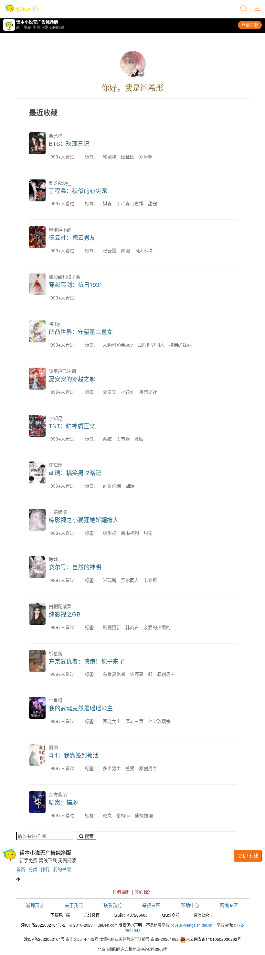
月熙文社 (148, 392)
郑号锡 (146, 156)
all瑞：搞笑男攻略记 (75, 472)
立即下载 (249, 25)
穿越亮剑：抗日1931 (75, 284)
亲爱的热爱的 (157, 627)
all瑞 (129, 486)
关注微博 (92, 915)
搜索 (88, 836)
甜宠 (152, 203)
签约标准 (143, 892)
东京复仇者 (114, 674)
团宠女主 (112, 721)
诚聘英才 (35, 905)
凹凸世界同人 (150, 344)
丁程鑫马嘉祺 (129, 203)
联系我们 (112, 905)
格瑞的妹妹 (180, 344)
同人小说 (143, 250)
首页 (20, 869)
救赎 (138, 438)
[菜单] (258, 9)
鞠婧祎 (109, 156)
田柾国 (127, 156)
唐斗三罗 (134, 721)
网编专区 (229, 905)
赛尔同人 (130, 580)
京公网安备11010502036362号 (213, 939)
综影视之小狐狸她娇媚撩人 (84, 519)
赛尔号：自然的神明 (75, 567)
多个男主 (112, 768)
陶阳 (125, 250)
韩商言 (132, 627)
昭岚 (107, 815)
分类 (32, 869)
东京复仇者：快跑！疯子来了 (86, 661)
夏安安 (109, 392)
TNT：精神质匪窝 (72, 426)
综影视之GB (64, 614)
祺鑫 (107, 203)
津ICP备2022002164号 (44, 939)
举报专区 (151, 905)
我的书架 (62, 869)
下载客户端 (60, 915)
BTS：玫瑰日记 (69, 143)
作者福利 (121, 892)
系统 (107, 438)
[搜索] (244, 9)
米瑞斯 (109, 580)
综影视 (109, 533)
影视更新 (112, 627)
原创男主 (166, 674)
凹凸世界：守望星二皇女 (81, 331)
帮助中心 (190, 905)
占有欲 (123, 438)
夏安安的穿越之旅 (72, 378)
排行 (45, 869)
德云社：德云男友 (72, 237)
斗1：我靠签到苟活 (74, 755)
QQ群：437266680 (131, 915)
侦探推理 (144, 815)
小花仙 (127, 392)
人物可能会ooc (118, 344)
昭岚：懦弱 (63, 802)
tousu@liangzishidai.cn (191, 925)
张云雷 (109, 250)
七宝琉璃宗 (159, 721)
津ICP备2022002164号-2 (43, 925)
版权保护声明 (130, 925)
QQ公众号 (170, 915)
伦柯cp (123, 815)
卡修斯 (150, 580)
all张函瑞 (112, 486)
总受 (129, 768)
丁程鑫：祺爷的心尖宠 (78, 190)
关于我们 (74, 905)
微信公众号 (203, 915)
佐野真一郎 (141, 674)
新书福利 (130, 533)
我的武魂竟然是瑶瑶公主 (81, 708)
